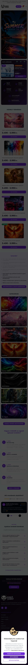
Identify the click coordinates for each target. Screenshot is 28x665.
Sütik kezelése (14, 657)
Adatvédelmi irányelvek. (17, 650)
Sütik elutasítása (14, 660)
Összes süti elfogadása (14, 653)
